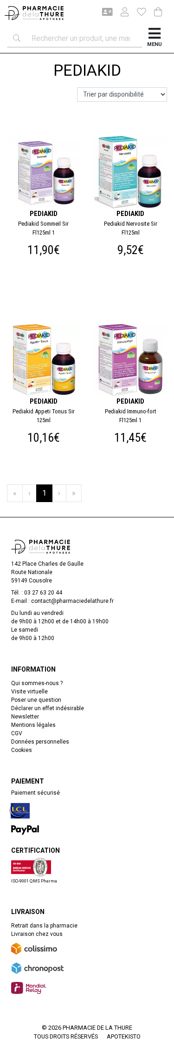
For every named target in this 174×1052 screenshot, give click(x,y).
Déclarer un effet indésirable (47, 708)
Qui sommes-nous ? (37, 683)
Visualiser (134, 132)
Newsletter (25, 716)
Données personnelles (40, 741)
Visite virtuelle (29, 691)
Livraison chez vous (37, 934)
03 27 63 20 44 (43, 592)
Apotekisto (124, 1036)
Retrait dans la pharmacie (44, 925)
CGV (16, 733)
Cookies (21, 750)
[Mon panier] (158, 12)
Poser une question (36, 700)
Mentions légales (33, 725)
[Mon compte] (121, 13)
